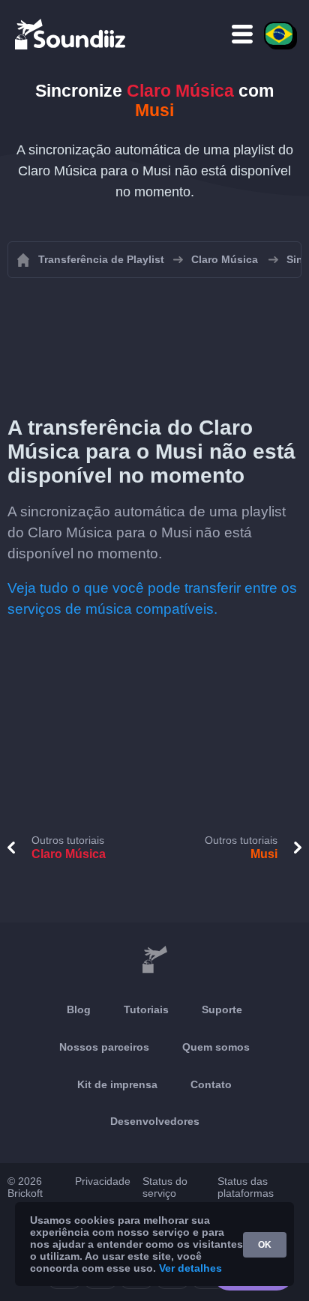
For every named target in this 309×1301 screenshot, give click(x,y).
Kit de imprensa (117, 1084)
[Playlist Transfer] (71, 33)
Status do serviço (165, 1187)
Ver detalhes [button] (190, 1268)
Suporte (222, 1009)
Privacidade (102, 1181)
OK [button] (265, 1245)
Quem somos (216, 1047)
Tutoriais (146, 1009)
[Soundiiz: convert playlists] (155, 960)
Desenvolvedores (155, 1121)
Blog (79, 1009)
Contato (211, 1084)
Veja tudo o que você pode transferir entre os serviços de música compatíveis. (152, 598)
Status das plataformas (246, 1187)
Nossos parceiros (104, 1047)
